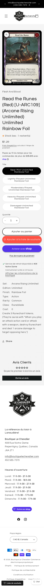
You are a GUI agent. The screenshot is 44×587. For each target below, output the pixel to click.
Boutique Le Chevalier (20, 559)
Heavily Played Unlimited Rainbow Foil (24, 199)
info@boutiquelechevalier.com (22, 456)
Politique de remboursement (26, 566)
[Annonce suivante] (39, 4)
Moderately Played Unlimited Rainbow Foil (25, 190)
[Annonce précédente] (5, 4)
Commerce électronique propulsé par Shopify (22, 563)
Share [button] (9, 341)
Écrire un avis (22, 378)
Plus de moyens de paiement (22, 256)
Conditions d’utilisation (23, 575)
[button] (6, 16)
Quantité (6, 215)
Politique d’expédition (16, 579)
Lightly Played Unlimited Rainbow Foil (24, 181)
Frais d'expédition (9, 145)
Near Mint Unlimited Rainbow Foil (21, 171)
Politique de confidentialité (23, 570)
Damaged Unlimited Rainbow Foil (25, 208)
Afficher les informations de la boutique (21, 274)
